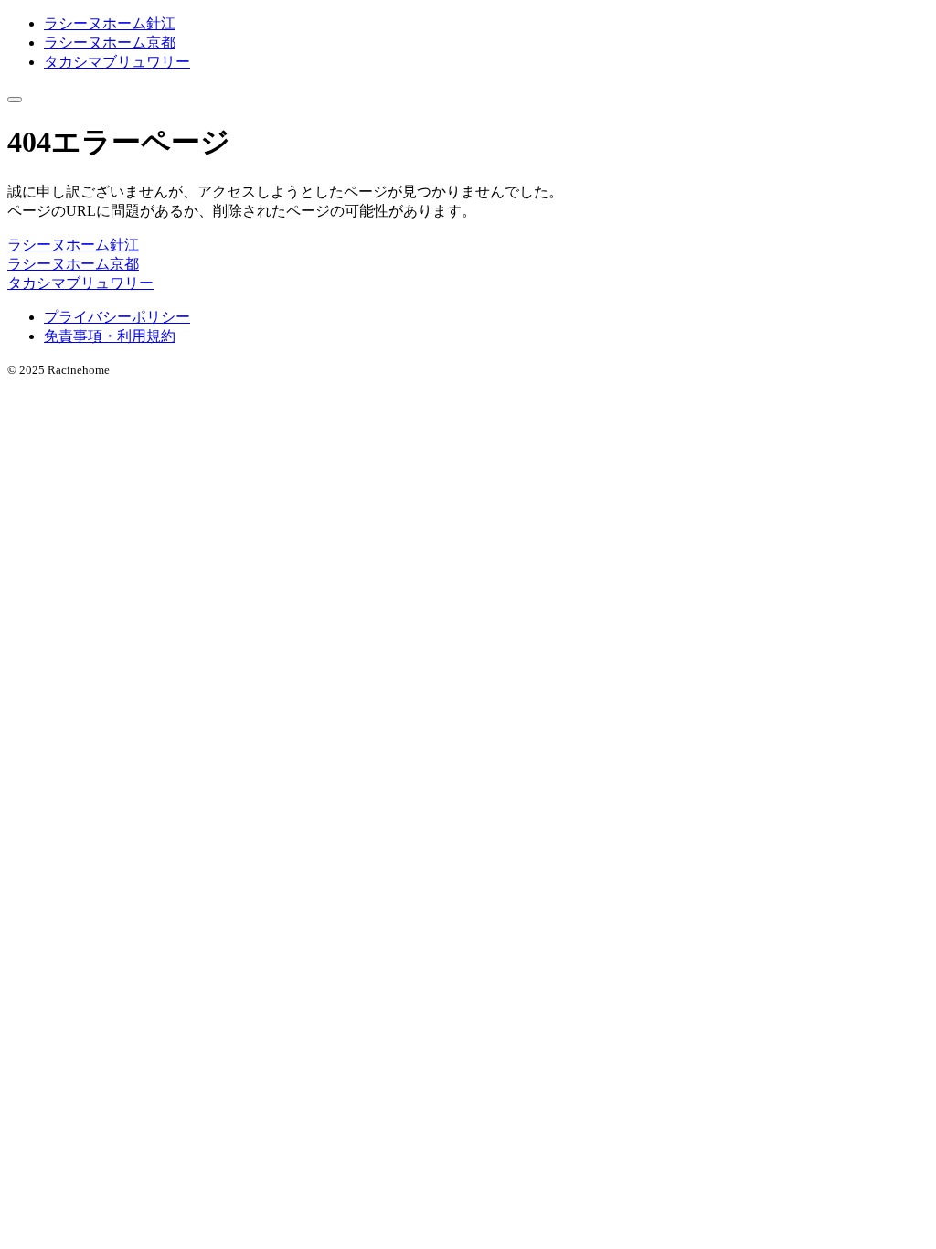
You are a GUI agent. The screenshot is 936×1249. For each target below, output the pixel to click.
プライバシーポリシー (117, 317)
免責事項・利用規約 (110, 336)
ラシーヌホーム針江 (110, 23)
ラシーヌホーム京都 (110, 42)
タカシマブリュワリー (117, 61)
